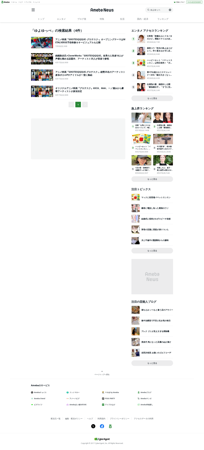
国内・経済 (142, 18)
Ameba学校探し (147, 404)
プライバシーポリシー (119, 418)
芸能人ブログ (180, 2)
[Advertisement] (56, 138)
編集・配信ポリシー (74, 418)
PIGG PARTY (110, 398)
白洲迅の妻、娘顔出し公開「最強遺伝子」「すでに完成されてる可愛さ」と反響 (159, 87)
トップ (41, 18)
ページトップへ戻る (102, 374)
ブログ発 (81, 18)
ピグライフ (38, 404)
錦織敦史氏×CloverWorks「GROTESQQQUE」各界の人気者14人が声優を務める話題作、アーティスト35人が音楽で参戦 (89, 57)
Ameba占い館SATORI (78, 404)
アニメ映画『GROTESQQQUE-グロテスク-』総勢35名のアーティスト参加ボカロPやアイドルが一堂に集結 (90, 73)
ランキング (162, 18)
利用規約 (101, 418)
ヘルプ (90, 418)
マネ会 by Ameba (112, 392)
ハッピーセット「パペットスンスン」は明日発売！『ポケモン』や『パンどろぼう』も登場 (159, 64)
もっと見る (152, 98)
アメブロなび (110, 404)
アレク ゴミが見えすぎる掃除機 (155, 331)
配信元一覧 (56, 418)
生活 (122, 18)
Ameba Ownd (39, 398)
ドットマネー (75, 392)
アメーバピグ (75, 398)
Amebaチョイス (40, 392)
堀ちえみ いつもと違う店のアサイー (157, 309)
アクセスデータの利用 (143, 418)
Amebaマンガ (146, 398)
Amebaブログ (146, 392)
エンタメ (61, 18)
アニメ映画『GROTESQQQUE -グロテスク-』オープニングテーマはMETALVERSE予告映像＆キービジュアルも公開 (90, 41)
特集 (102, 18)
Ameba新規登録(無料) (194, 2)
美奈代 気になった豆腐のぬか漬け (156, 342)
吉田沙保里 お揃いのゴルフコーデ (156, 352)
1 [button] (78, 104)
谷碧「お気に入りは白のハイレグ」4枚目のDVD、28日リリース (143, 128)
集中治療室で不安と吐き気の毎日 (156, 320)
